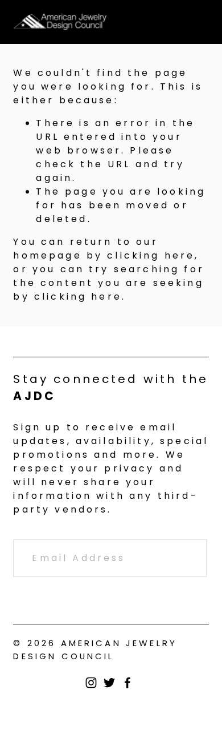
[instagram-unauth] (91, 682)
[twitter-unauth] (109, 682)
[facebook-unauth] (127, 682)
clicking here (151, 255)
